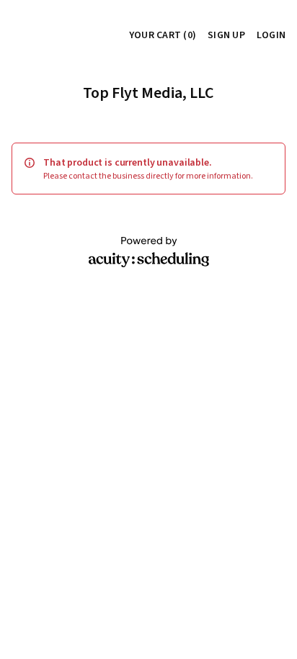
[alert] (148, 168)
